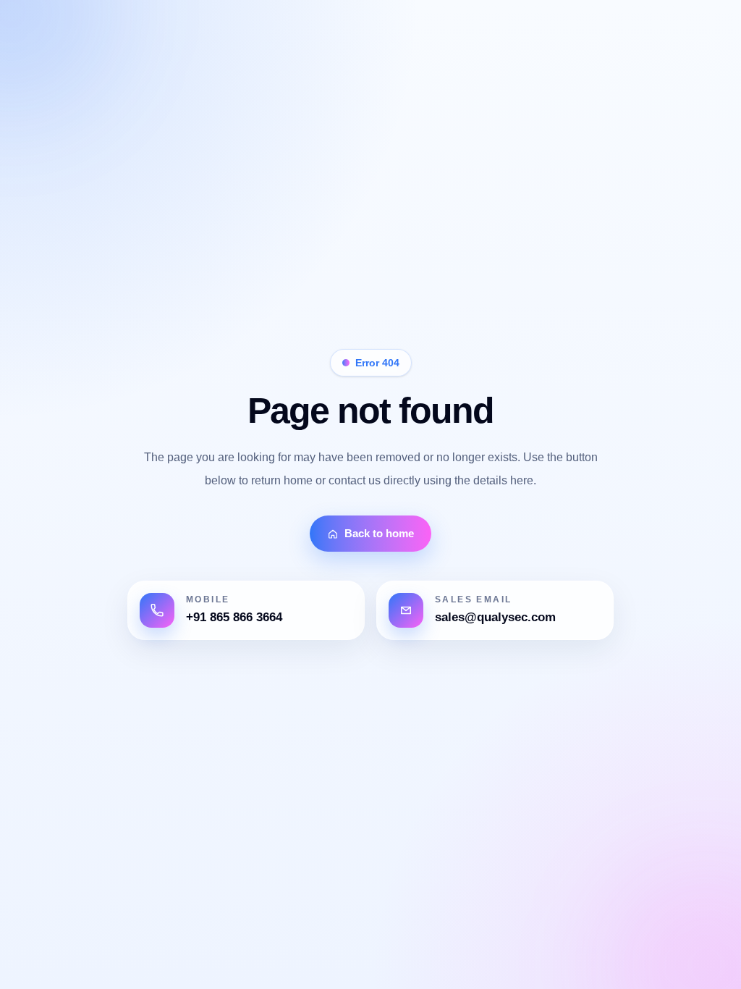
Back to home (379, 533)
